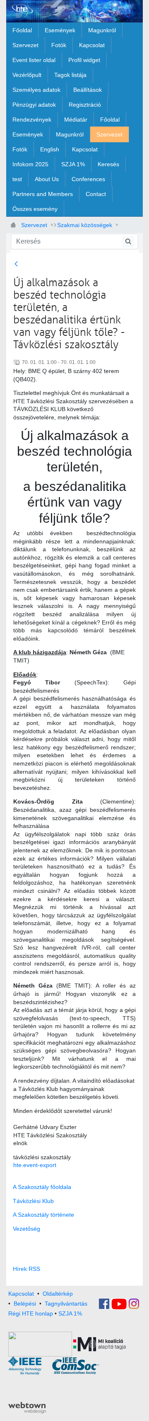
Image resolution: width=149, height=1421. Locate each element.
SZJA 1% (70, 1313)
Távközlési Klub (33, 1201)
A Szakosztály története (43, 1214)
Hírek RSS (26, 1269)
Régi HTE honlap (30, 1313)
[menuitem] (22, 30)
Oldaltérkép (58, 1293)
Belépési (25, 1303)
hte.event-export (34, 1165)
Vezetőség (26, 1228)
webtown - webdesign (27, 1408)
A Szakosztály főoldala (42, 1187)
